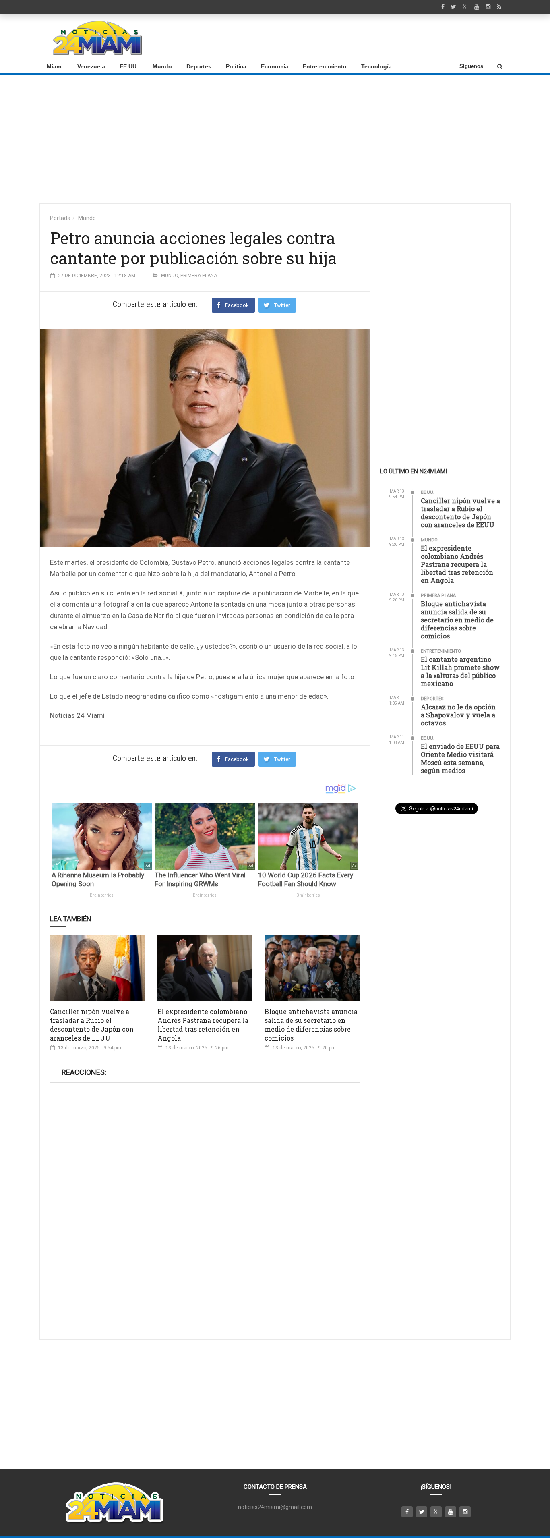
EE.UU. (129, 66)
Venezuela (91, 66)
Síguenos (471, 66)
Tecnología (376, 66)
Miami (55, 66)
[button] (500, 66)
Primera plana (198, 275)
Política (236, 66)
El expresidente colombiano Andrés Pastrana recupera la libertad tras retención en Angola (202, 1024)
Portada (60, 218)
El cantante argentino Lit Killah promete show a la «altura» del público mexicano (460, 671)
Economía (274, 66)
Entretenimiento (325, 66)
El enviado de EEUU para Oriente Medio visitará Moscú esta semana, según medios (460, 758)
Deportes (198, 66)
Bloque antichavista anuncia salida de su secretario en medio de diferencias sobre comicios (311, 1024)
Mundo (162, 66)
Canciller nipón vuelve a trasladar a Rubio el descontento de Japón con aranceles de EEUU (92, 1024)
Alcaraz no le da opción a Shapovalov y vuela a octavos (458, 715)
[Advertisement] (358, 37)
